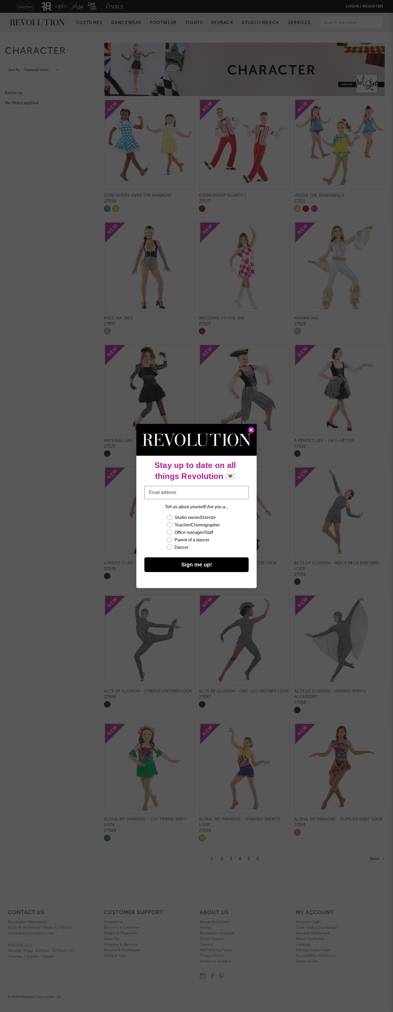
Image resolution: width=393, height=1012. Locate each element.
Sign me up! (196, 564)
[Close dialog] (251, 430)
